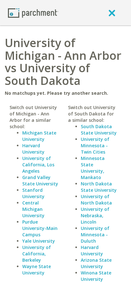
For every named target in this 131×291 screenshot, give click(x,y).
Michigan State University (39, 136)
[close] (112, 13)
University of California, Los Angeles (38, 164)
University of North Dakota (96, 199)
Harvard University (33, 148)
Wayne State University (36, 269)
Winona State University (96, 276)
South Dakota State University (99, 129)
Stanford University (33, 193)
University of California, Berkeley (36, 253)
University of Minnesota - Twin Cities (95, 145)
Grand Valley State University (40, 180)
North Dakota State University (99, 187)
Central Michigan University (33, 209)
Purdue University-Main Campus (40, 228)
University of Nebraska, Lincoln (95, 215)
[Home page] (33, 13)
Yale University (38, 241)
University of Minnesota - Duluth (95, 234)
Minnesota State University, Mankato (93, 167)
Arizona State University (96, 263)
